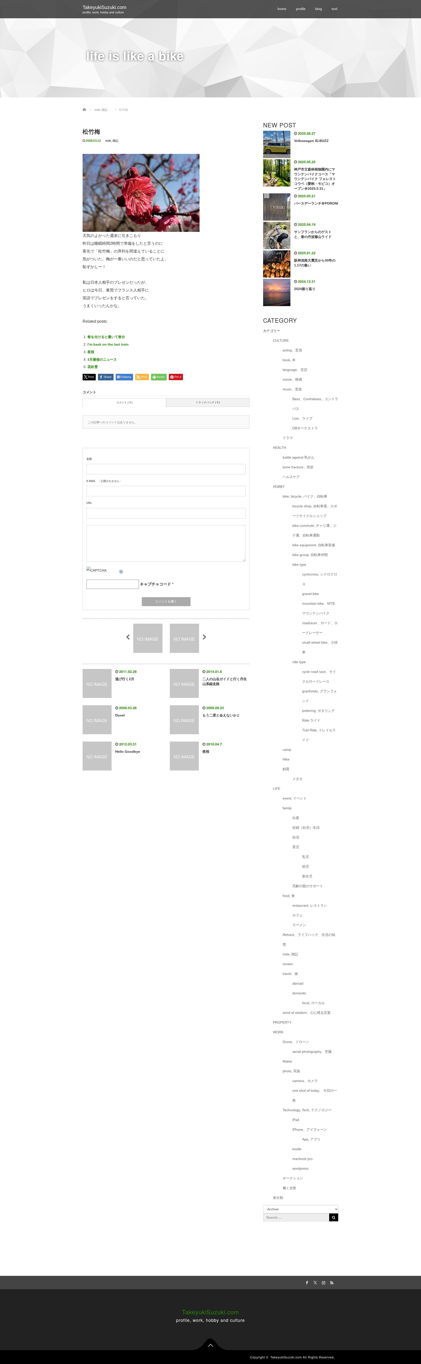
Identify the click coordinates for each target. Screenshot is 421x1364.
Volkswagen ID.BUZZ (311, 141)
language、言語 (295, 370)
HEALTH (279, 448)
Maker (287, 1061)
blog (318, 9)
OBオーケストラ (305, 428)
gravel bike (310, 594)
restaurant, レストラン (309, 905)
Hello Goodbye (127, 751)
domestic (299, 993)
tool (334, 9)
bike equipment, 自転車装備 (313, 545)
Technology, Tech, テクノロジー (307, 1110)
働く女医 (289, 1188)
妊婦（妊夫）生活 (306, 827)
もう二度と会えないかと (221, 715)
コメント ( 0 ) (124, 402)
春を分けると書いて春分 (106, 337)
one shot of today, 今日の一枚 (314, 1095)
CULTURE (281, 340)
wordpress (300, 1168)
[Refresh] (121, 570)
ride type (299, 662)
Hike (286, 759)
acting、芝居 (292, 350)
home (281, 9)
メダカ (297, 779)
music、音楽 (292, 389)
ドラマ (288, 438)
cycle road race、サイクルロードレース (319, 676)
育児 (295, 847)
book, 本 (289, 360)
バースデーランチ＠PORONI (316, 203)
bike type (299, 564)
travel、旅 (290, 974)
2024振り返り (305, 289)
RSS (331, 1282)
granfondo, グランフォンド (319, 696)
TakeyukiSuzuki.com (104, 7)
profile (301, 9)
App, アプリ (311, 1139)
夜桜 (90, 352)
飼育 (286, 769)
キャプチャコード (155, 584)
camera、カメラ (305, 1081)
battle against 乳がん (299, 457)
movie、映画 (292, 379)
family (287, 808)
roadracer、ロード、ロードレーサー (320, 628)
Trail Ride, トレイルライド (319, 735)
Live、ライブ (302, 418)
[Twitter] (314, 1282)
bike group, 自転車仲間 (310, 555)
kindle (296, 1149)
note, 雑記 (111, 140)
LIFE (276, 788)
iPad (295, 1120)
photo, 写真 (291, 1071)
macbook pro (302, 1159)
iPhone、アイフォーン (309, 1129)
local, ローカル (313, 1003)
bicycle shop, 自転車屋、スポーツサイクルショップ (314, 511)
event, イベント (295, 798)
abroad (297, 983)
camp (287, 750)
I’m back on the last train (108, 344)
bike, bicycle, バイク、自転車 (305, 496)
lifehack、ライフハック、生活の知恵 (309, 939)
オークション (293, 1178)
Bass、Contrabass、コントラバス (315, 404)
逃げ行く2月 (124, 679)
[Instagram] (322, 1282)
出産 (295, 818)
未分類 (278, 1198)
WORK (278, 1032)
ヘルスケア (291, 477)
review (288, 964)
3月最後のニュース (102, 359)
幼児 (305, 866)
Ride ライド (313, 720)
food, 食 (289, 896)
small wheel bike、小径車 (320, 647)
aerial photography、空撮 (312, 1052)
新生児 (307, 876)
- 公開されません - (103, 481)
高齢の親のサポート (307, 886)
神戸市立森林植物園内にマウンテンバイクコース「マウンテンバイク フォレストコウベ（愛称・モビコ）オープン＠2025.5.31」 (315, 178)
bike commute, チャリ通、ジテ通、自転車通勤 (314, 530)
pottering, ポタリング (318, 711)
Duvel (120, 715)
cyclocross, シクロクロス (319, 579)
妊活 (295, 837)
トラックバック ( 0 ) (208, 402)
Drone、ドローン (296, 1042)
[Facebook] (306, 1282)
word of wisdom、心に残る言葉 (307, 1013)
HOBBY (279, 487)
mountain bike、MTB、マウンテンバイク (320, 608)
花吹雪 (92, 367)
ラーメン (299, 925)
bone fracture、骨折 (298, 467)
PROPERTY (282, 1022)
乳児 (305, 857)
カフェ (297, 915)
